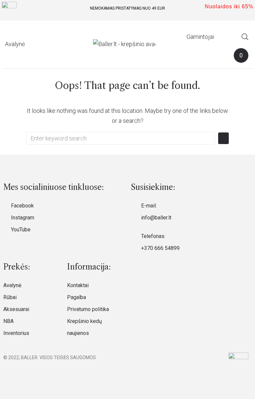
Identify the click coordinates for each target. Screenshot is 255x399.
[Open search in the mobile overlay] (245, 37)
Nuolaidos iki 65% (229, 6)
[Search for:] (120, 138)
